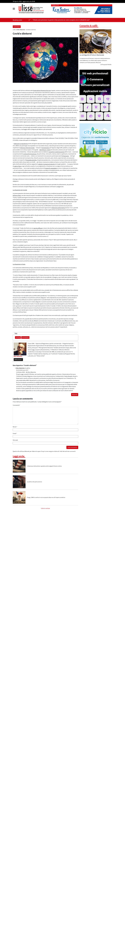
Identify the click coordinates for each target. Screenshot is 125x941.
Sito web (15, 440)
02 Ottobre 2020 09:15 (31, 29)
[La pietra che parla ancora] (19, 481)
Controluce (16, 27)
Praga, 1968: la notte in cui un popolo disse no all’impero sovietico (46, 497)
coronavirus (25, 337)
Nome (15, 427)
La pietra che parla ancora (34, 482)
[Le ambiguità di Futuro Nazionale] (95, 41)
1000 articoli (18, 359)
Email (15, 433)
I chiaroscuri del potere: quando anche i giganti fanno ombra (44, 466)
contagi (18, 337)
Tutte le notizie (45, 508)
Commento (16, 405)
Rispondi (74, 394)
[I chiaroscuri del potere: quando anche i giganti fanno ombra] (19, 466)
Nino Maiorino (21, 30)
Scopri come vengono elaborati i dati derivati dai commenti (58, 451)
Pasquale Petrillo (106, 65)
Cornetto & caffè (88, 25)
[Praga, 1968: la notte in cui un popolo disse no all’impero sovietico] (19, 497)
